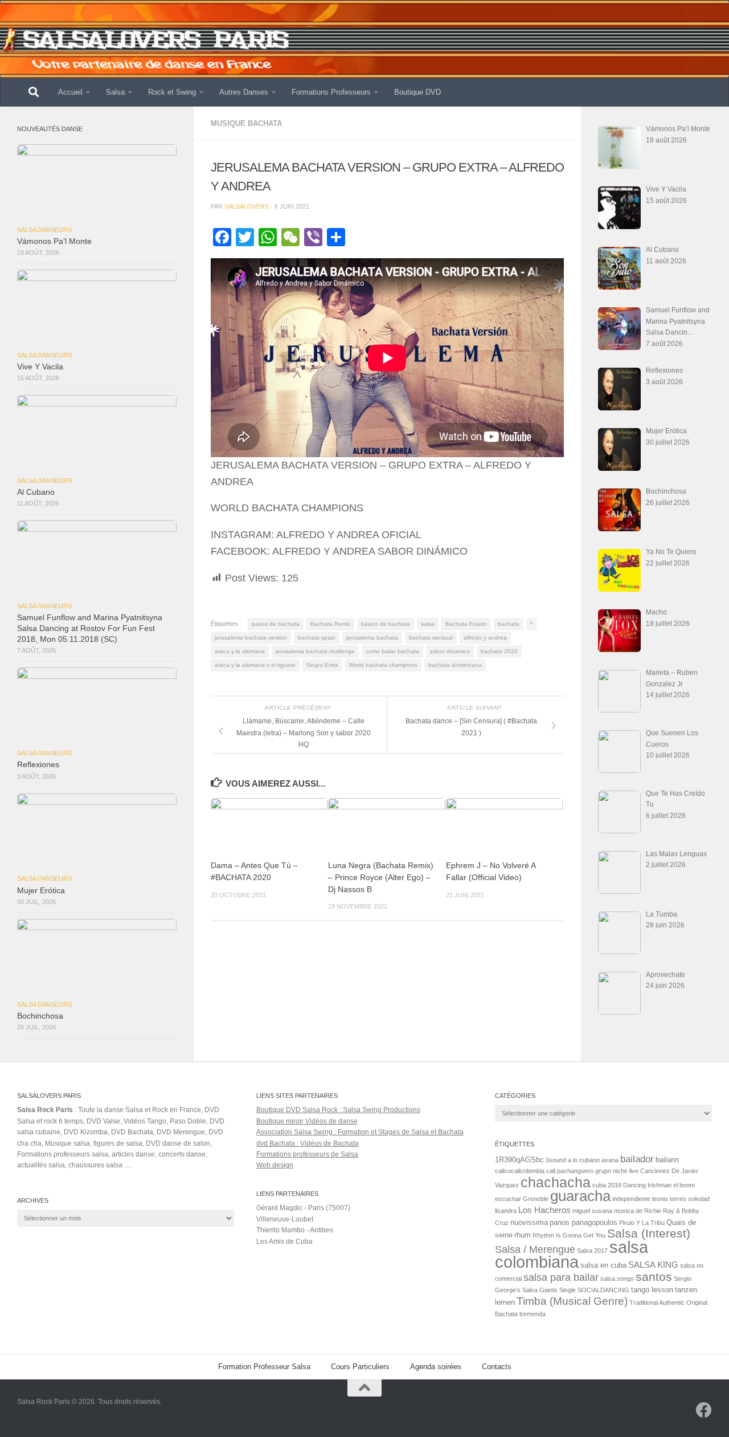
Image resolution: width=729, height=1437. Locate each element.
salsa (428, 624)
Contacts (496, 1366)
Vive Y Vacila (40, 367)
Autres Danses (243, 92)
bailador (637, 1159)
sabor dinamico (450, 651)
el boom (684, 1185)
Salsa (115, 92)
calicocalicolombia (519, 1170)
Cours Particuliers (360, 1366)
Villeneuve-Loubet (284, 1219)
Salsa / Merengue (535, 1249)
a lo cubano (584, 1160)
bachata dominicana (455, 665)
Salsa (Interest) (648, 1233)
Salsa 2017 (592, 1250)
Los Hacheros (544, 1210)
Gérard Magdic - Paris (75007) (303, 1208)
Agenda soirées (435, 1366)
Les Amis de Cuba (284, 1241)
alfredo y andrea (485, 637)
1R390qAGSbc (519, 1159)
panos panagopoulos (583, 1222)
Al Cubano (36, 492)
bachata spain (316, 637)
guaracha (580, 1196)
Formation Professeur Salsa (264, 1366)
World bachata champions (383, 665)
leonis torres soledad (681, 1198)
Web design (274, 1165)
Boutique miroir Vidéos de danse (307, 1121)
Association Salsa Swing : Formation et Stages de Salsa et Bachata (360, 1132)
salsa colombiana (571, 1254)
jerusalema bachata (372, 637)
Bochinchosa (40, 1016)
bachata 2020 (499, 651)
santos (654, 1277)
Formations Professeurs (331, 92)
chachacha (556, 1182)
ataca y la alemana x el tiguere (255, 665)
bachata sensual (431, 637)
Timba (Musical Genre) (572, 1301)
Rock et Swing (172, 92)
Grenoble (535, 1198)
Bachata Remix (330, 624)
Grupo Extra (322, 665)
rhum (522, 1235)
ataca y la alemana (240, 651)
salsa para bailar (561, 1277)
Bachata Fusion (466, 624)
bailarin (667, 1159)
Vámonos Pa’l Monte (54, 241)
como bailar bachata (392, 651)
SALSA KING (653, 1264)
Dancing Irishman (647, 1185)
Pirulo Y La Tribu (642, 1222)
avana (610, 1160)
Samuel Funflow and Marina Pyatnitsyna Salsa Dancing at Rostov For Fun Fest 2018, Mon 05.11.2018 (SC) (89, 628)
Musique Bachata (246, 123)
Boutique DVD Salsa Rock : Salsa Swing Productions (338, 1110)
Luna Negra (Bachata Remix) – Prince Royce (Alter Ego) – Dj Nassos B (380, 877)
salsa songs (617, 1278)
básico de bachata (385, 624)
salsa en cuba (603, 1265)
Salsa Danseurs (44, 229)
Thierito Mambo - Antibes (294, 1230)
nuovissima (529, 1222)
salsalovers (246, 206)
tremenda (532, 1313)
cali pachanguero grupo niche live (592, 1170)
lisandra (506, 1210)
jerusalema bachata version (251, 637)
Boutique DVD (417, 92)
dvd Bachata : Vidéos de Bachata (307, 1143)
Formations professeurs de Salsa (307, 1154)
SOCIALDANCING (603, 1290)
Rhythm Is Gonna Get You (569, 1235)
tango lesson (652, 1289)
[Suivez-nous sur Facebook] (704, 1410)
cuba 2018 (606, 1185)
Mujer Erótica (41, 890)
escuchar (508, 1198)
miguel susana (592, 1210)
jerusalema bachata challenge (315, 651)
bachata (508, 624)
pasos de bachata (276, 624)
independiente (631, 1198)
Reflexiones (38, 764)
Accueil (70, 92)
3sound (556, 1160)
